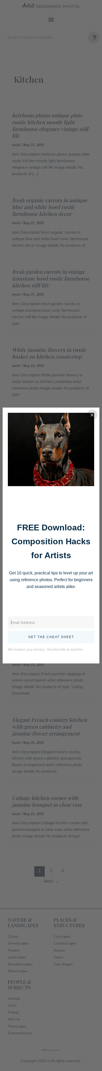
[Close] (92, 415)
